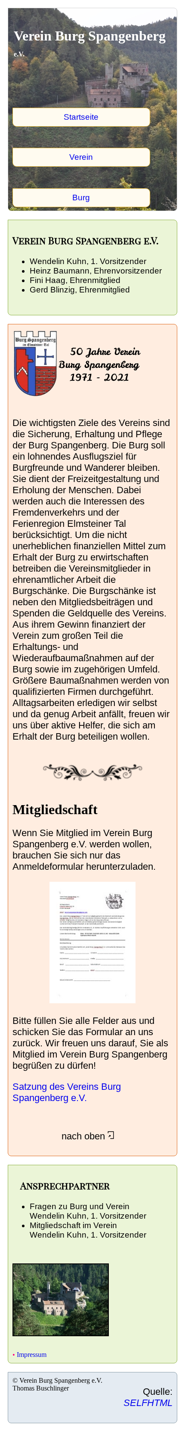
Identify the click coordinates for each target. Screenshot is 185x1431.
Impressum (30, 1354)
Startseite (81, 116)
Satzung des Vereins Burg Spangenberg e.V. (66, 1092)
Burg (81, 197)
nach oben (60, 1136)
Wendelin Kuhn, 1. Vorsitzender (88, 1215)
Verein (81, 157)
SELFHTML (148, 1402)
